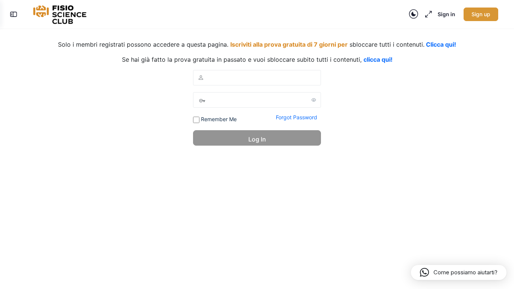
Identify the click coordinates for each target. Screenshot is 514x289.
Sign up (480, 14)
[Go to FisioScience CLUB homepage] (61, 13)
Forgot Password (296, 117)
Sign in (446, 14)
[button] (458, 272)
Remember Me (218, 119)
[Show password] (314, 99)
